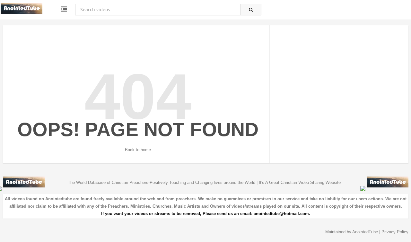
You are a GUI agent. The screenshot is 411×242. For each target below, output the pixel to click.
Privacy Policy (394, 231)
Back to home (138, 149)
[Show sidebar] (63, 9)
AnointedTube (365, 231)
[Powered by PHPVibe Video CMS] (362, 188)
